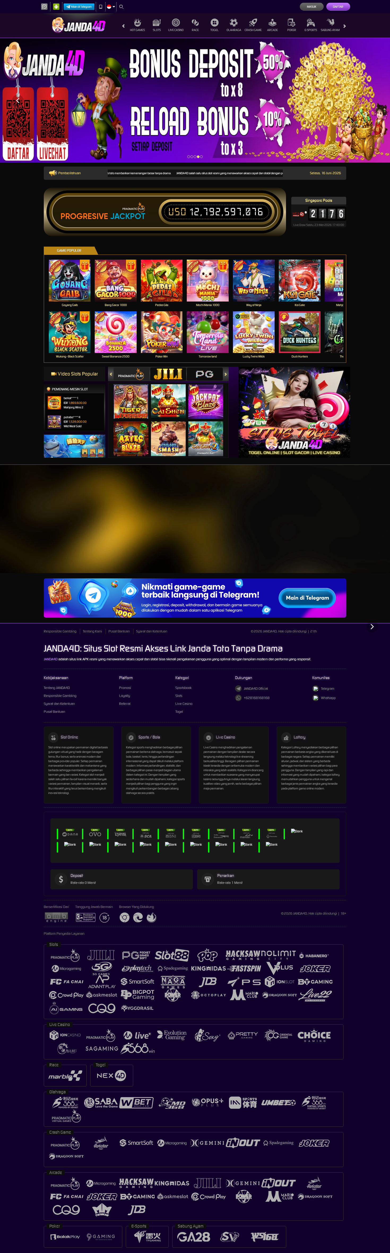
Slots (157, 30)
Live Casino (176, 30)
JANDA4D (51, 659)
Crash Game (253, 30)
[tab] (132, 374)
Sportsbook (183, 688)
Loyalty (124, 695)
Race (195, 30)
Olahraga (234, 30)
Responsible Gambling (60, 631)
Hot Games (137, 30)
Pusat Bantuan (119, 631)
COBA (134, 396)
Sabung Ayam (330, 30)
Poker (291, 30)
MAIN (73, 280)
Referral (125, 703)
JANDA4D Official (256, 688)
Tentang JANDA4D (57, 688)
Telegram (327, 688)
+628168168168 (257, 698)
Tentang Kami (92, 631)
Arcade (272, 30)
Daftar (338, 6)
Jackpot (127, 216)
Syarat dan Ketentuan (151, 631)
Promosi (125, 688)
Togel (214, 30)
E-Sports (311, 30)
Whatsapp (328, 698)
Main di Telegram (81, 6)
